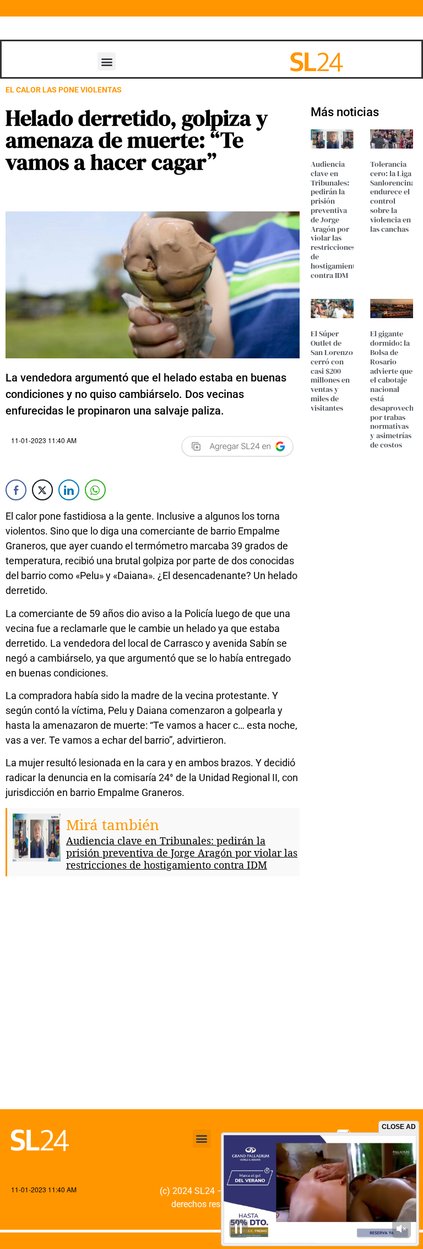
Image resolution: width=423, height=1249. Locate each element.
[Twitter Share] (42, 489)
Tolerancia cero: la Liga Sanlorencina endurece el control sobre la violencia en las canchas (392, 196)
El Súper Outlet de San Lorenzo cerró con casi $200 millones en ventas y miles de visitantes (332, 370)
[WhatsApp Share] (95, 489)
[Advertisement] (153, 1001)
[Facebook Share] (16, 489)
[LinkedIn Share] (68, 489)
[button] (106, 61)
